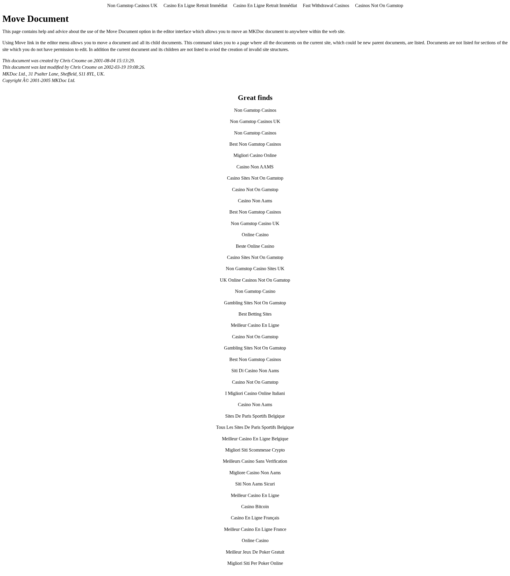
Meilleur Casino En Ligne (255, 325)
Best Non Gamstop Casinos (255, 144)
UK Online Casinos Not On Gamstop (255, 280)
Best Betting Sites (255, 313)
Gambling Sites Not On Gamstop (255, 302)
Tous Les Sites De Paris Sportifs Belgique (255, 427)
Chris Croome (73, 60)
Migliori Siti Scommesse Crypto (255, 449)
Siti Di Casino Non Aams (255, 370)
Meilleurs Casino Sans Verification (255, 461)
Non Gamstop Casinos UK (132, 5)
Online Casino (255, 234)
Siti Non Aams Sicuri (255, 483)
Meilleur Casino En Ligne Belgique (255, 438)
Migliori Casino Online (255, 155)
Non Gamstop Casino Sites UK (255, 268)
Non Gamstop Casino (255, 291)
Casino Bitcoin (255, 506)
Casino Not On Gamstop (255, 189)
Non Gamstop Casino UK (255, 223)
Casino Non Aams (255, 200)
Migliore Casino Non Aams (255, 472)
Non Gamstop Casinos (255, 110)
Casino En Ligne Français (255, 517)
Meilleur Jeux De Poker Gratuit (255, 551)
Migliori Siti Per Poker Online (255, 563)
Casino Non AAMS (255, 166)
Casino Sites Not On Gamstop (255, 177)
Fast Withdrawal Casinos (326, 5)
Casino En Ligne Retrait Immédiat (195, 5)
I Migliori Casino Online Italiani (255, 393)
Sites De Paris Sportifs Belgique (255, 416)
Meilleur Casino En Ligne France (255, 529)
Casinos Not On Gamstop (379, 5)
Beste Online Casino (255, 246)
